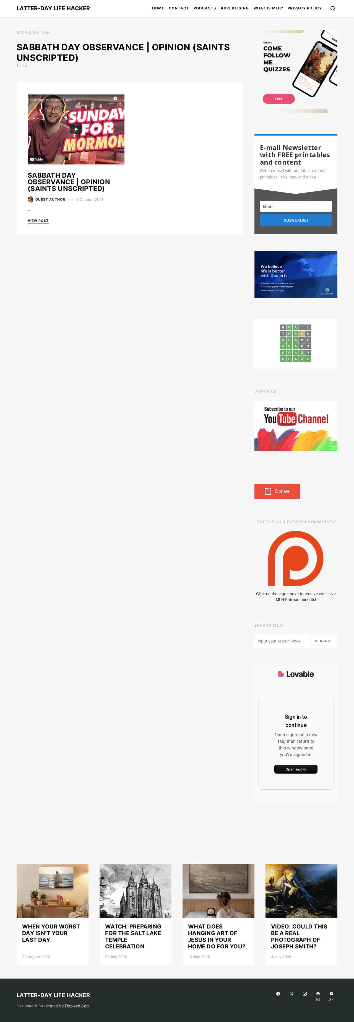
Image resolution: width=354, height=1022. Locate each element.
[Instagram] (305, 997)
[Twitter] (291, 997)
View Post (38, 221)
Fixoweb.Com (77, 1005)
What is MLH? (268, 8)
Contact (179, 8)
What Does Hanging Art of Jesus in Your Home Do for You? (216, 936)
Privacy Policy (305, 8)
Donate (282, 491)
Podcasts (205, 8)
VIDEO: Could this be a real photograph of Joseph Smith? (299, 936)
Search (322, 641)
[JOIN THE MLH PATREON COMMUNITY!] (295, 558)
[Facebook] (278, 997)
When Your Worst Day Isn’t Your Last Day (51, 933)
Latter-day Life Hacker (53, 8)
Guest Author (50, 199)
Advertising (235, 8)
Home (158, 8)
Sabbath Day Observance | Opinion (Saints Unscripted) (69, 182)
